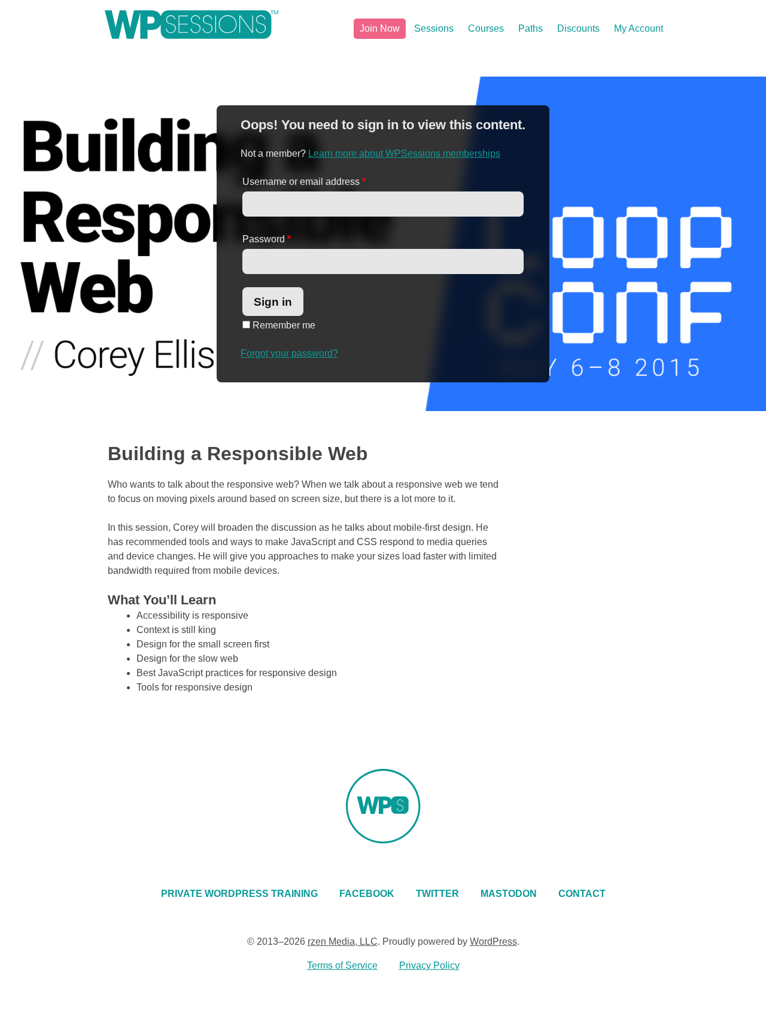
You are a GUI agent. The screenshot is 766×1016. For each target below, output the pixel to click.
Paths (530, 28)
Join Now (380, 28)
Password (266, 239)
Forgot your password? (289, 353)
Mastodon (509, 894)
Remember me (282, 325)
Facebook (366, 894)
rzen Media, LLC (343, 941)
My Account (638, 28)
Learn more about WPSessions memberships (404, 153)
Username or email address (304, 182)
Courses (486, 28)
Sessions (434, 28)
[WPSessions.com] (191, 24)
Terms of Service (342, 965)
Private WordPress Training (239, 894)
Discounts (578, 28)
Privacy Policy (429, 965)
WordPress (493, 941)
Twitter (437, 894)
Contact (582, 894)
